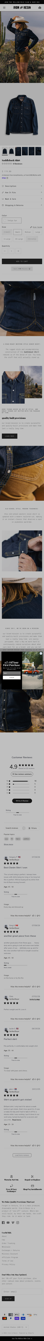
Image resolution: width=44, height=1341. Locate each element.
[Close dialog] (41, 653)
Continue (12, 677)
